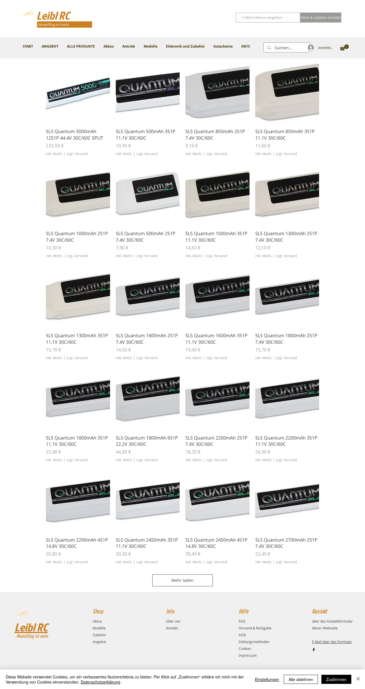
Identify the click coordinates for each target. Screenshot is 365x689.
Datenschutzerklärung (100, 682)
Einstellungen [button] (267, 679)
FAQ (242, 621)
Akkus (97, 621)
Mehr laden (182, 580)
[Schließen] (358, 679)
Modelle (99, 628)
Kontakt (172, 628)
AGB (242, 635)
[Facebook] (313, 649)
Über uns (173, 621)
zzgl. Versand (77, 153)
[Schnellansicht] (78, 92)
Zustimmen (336, 679)
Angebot (99, 641)
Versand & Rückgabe (255, 628)
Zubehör (99, 635)
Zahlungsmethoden (254, 641)
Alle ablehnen (301, 679)
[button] (344, 47)
